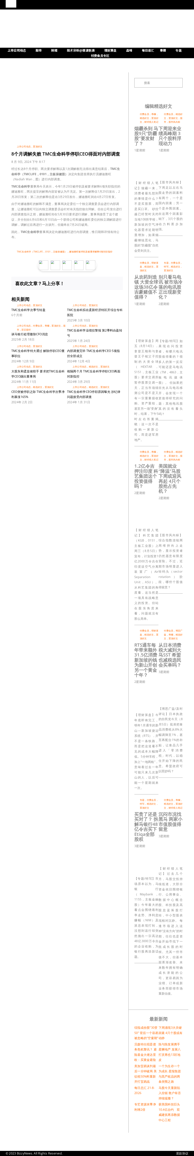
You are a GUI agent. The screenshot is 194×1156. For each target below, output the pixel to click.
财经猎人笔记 (151, 121)
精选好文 (93, 366)
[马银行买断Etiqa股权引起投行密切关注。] (153, 852)
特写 (166, 266)
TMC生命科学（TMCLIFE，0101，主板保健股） (42, 251)
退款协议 (182, 1153)
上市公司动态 (24, 146)
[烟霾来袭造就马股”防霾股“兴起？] (153, 156)
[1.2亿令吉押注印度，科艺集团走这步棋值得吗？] (153, 499)
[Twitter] (91, 283)
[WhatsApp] (104, 283)
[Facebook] (85, 283)
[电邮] (116, 283)
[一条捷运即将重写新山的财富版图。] (153, 688)
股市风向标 (174, 121)
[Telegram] (110, 283)
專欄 (47, 325)
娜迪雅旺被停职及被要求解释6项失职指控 (90, 251)
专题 (166, 262)
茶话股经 (26, 329)
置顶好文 (37, 146)
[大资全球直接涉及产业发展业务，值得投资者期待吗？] (153, 310)
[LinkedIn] (98, 283)
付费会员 (37, 325)
